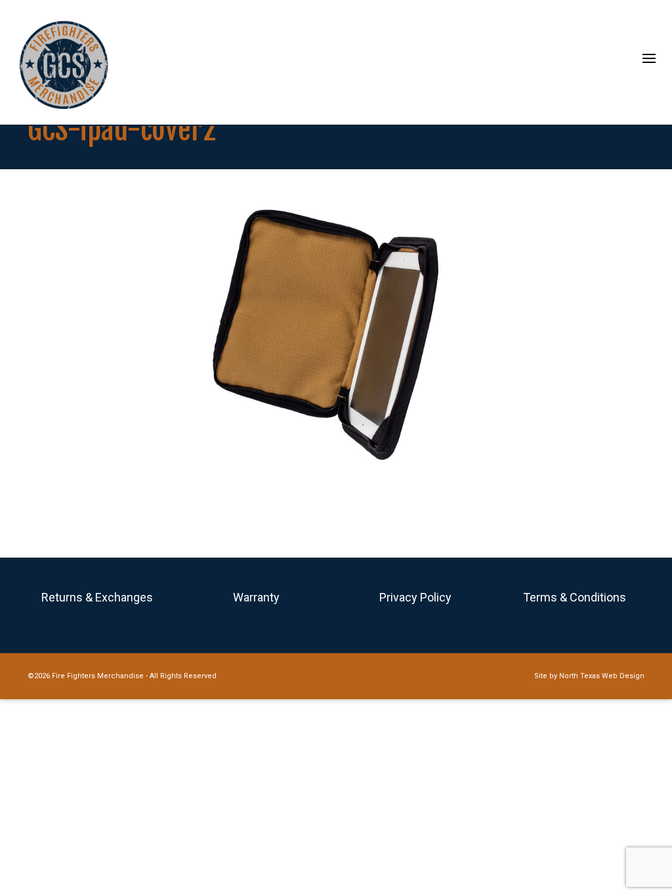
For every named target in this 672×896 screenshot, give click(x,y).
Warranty (256, 597)
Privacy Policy (415, 597)
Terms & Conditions (574, 597)
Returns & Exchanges (97, 597)
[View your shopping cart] (621, 60)
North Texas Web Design (601, 676)
